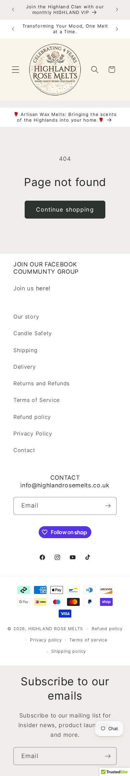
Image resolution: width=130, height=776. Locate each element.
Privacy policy (46, 639)
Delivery (24, 366)
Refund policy (32, 417)
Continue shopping (65, 209)
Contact (24, 450)
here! (43, 288)
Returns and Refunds (41, 383)
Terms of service (88, 639)
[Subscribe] (107, 506)
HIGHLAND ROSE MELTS (55, 628)
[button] (15, 69)
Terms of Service (36, 400)
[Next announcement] (117, 9)
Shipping (25, 350)
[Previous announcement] (13, 9)
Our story (26, 316)
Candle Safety (32, 333)
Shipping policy (68, 651)
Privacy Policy (32, 433)
